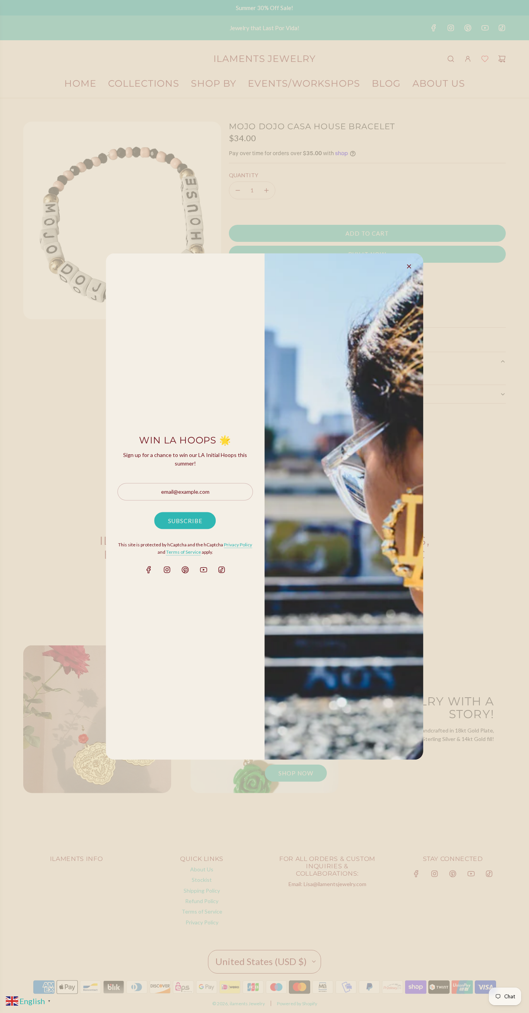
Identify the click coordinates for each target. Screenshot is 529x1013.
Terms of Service (183, 551)
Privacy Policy (238, 544)
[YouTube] (203, 569)
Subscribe (185, 520)
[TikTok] (221, 569)
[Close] (408, 266)
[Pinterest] (185, 569)
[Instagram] (166, 569)
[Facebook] (148, 569)
